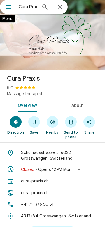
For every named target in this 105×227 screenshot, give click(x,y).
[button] (52, 169)
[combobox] (28, 6)
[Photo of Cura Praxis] (52, 35)
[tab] (26, 105)
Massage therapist (25, 93)
